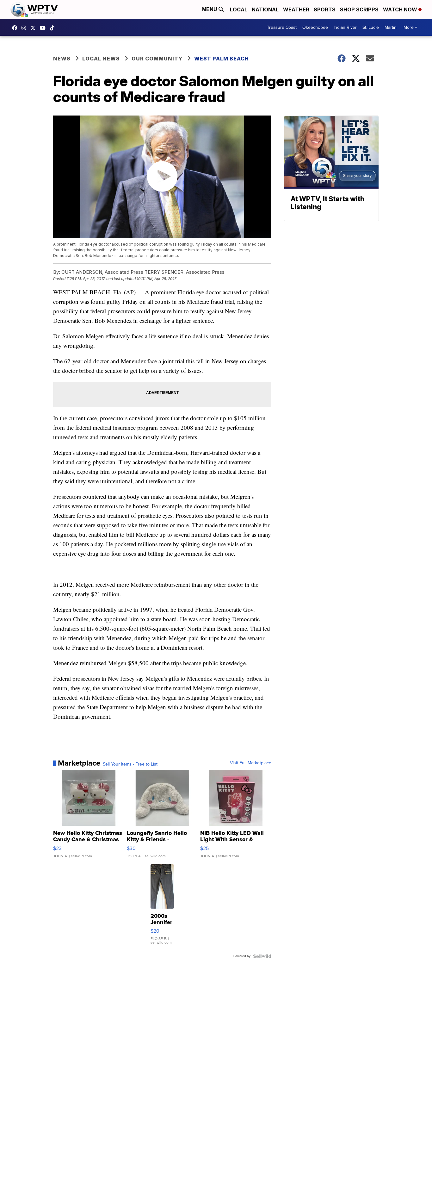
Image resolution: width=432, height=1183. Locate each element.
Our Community (157, 58)
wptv (25, 27)
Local (238, 9)
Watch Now (400, 9)
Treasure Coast (282, 27)
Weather (296, 9)
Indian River (345, 27)
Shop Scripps (359, 9)
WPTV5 (16, 27)
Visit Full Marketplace (250, 763)
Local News (101, 58)
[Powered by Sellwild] (262, 956)
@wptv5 (54, 27)
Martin (391, 27)
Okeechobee (315, 27)
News (62, 58)
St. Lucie (370, 27)
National (265, 9)
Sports (325, 9)
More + (410, 27)
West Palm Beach (221, 58)
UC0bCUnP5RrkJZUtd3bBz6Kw (44, 27)
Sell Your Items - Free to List (130, 764)
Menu (210, 9)
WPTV (34, 27)
